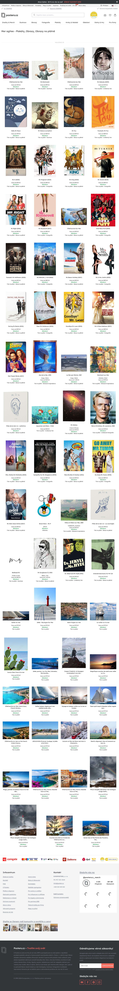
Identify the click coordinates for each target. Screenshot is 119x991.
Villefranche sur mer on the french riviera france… (16, 742)
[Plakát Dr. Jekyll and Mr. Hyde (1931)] (74, 555)
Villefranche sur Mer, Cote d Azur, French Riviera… (16, 707)
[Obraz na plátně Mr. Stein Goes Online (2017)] (15, 505)
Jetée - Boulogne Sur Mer (45, 622)
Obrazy (34, 22)
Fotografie (46, 22)
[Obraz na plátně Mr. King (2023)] (74, 161)
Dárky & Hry (99, 22)
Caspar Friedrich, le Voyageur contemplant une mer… (74, 672)
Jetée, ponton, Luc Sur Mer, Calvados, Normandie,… (45, 672)
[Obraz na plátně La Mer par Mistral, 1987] (74, 363)
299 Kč (45, 85)
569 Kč (45, 380)
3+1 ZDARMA (8, 8)
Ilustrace (23, 22)
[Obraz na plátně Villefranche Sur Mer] (16, 70)
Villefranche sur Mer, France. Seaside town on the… (45, 790)
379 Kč (16, 625)
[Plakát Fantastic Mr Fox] (103, 112)
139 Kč (45, 526)
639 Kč (74, 85)
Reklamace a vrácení (9, 898)
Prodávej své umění (65, 5)
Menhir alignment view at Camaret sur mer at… (103, 742)
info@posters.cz (59, 883)
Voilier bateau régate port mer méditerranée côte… (45, 707)
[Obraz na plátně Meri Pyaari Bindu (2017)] (15, 357)
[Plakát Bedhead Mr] (16, 560)
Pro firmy (112, 22)
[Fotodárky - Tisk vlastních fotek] (105, 15)
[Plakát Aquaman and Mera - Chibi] (45, 415)
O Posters (6, 887)
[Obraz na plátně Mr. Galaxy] (74, 406)
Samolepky (31, 884)
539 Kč (103, 429)
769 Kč (16, 85)
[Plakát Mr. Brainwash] (45, 70)
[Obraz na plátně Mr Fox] (74, 112)
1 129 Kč (74, 380)
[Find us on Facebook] (87, 982)
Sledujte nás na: (87, 872)
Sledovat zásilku (8, 877)
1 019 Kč (45, 577)
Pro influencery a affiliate (36, 894)
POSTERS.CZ (13, 15)
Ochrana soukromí (9, 901)
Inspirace (55, 5)
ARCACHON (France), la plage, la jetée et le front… (45, 742)
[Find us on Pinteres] (93, 982)
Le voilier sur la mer (103, 622)
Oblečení (86, 22)
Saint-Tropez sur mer (74, 622)
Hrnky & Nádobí (72, 22)
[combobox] (58, 15)
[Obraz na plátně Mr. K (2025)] (15, 161)
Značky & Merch (8, 22)
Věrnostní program (9, 908)
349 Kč (103, 85)
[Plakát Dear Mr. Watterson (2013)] (45, 308)
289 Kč (103, 133)
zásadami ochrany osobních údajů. (104, 969)
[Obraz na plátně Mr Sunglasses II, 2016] (45, 554)
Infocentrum (5, 5)
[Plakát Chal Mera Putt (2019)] (103, 210)
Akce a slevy (82, 5)
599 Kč (103, 380)
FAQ (4, 884)
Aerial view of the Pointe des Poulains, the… (95, 838)
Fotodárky (38, 5)
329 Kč (45, 133)
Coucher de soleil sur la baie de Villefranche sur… (59, 838)
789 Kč (16, 429)
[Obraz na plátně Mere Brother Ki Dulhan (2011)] (74, 456)
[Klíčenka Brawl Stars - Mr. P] (45, 505)
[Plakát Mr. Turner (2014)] (103, 161)
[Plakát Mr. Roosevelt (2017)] (45, 210)
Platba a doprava (16, 5)
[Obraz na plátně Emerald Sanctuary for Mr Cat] (103, 555)
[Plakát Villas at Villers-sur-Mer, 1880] (74, 510)
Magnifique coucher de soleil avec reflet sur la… (103, 672)
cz (115, 5)
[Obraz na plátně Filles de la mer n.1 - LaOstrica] (16, 407)
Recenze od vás (8, 912)
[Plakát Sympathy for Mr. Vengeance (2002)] (45, 456)
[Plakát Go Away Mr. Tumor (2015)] (103, 456)
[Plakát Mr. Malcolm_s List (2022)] (45, 259)
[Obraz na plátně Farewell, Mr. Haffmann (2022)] (15, 259)
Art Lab (75, 5)
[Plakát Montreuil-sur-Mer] (103, 359)
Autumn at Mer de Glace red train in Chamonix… (74, 742)
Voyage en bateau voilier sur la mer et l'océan (74, 707)
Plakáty (58, 22)
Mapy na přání (47, 5)
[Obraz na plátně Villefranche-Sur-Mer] (74, 217)
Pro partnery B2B (33, 901)
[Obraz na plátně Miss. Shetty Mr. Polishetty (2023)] (15, 456)
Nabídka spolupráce (34, 887)
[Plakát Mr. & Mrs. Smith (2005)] (103, 259)
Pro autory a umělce (34, 891)
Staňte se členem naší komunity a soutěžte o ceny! (27, 921)
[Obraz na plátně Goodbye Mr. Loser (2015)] (74, 308)
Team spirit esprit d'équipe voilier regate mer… (103, 707)
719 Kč (103, 576)
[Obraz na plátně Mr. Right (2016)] (15, 210)
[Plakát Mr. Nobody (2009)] (103, 63)
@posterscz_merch (91, 877)
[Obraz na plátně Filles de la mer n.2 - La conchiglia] (103, 505)
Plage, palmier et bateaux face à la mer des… (16, 790)
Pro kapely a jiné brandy (36, 898)
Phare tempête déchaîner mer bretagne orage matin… (103, 790)
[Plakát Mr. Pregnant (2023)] (45, 161)
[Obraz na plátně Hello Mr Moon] (15, 112)
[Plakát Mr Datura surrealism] (45, 115)
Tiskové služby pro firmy (36, 905)
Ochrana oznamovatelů (61, 897)
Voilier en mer (15, 622)
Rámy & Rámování (28, 5)
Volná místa (32, 877)
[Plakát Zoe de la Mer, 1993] (45, 356)
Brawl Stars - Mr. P (45, 524)
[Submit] (34, 15)
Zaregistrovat (107, 966)
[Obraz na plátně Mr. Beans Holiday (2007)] (74, 259)
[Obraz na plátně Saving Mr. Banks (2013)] (15, 308)
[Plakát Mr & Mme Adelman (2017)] (103, 308)
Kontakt (5, 880)
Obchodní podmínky (9, 894)
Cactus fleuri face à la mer (15, 672)
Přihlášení (105, 5)
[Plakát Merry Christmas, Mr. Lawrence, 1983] (103, 407)
